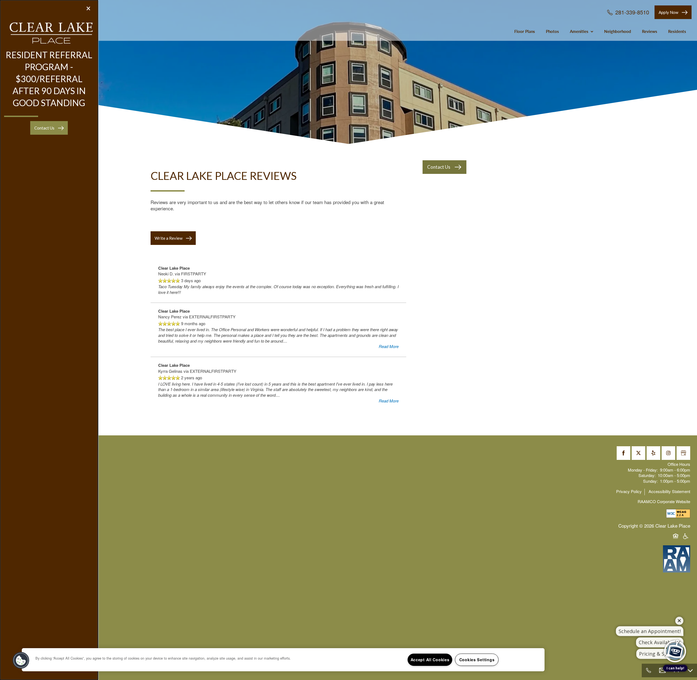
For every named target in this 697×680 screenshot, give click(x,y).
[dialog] (49, 340)
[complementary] (675, 631)
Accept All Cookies (430, 659)
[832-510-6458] (648, 670)
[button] (49, 128)
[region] (283, 659)
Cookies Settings (477, 659)
